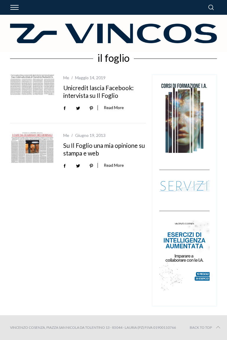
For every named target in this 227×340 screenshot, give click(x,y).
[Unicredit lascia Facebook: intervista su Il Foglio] (32, 85)
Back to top (201, 327)
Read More (114, 107)
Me (66, 77)
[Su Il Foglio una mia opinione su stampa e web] (32, 147)
